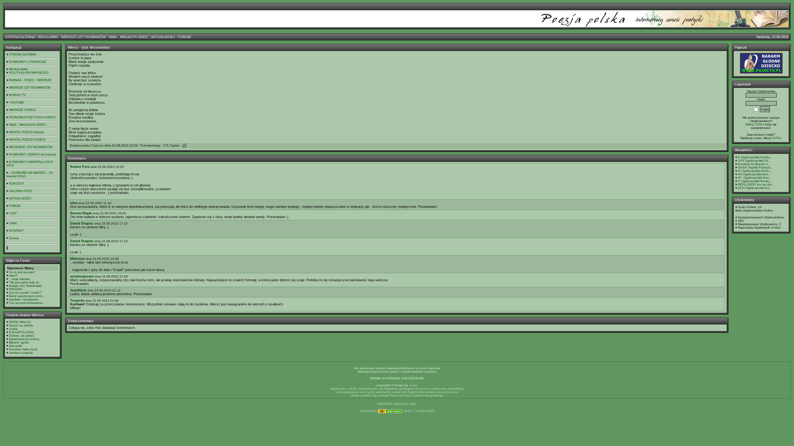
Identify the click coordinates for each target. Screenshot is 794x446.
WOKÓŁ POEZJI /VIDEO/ (27, 139)
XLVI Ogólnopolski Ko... (755, 188)
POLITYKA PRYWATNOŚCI (28, 72)
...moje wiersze (19, 279)
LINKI (13, 223)
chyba (13, 328)
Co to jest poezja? (22, 272)
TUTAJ (776, 138)
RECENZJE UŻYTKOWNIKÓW (30, 147)
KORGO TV (17, 95)
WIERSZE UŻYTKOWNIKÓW (83, 37)
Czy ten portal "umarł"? (25, 292)
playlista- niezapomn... (25, 299)
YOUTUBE (16, 102)
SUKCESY (16, 183)
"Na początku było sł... (25, 282)
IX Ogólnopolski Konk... (755, 171)
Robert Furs (80, 166)
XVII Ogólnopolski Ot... (754, 160)
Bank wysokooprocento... (27, 296)
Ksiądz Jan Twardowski (25, 285)
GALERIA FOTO (20, 191)
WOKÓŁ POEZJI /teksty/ (26, 132)
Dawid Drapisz (82, 223)
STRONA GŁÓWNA (20, 37)
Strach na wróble (21, 325)
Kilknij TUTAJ (755, 124)
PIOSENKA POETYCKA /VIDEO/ (32, 117)
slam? (13, 275)
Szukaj (14, 238)
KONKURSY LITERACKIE (27, 61)
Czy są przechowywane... (27, 302)
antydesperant (82, 276)
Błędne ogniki (19, 342)
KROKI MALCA (20, 322)
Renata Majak (81, 213)
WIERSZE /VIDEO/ (22, 110)
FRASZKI (15, 289)
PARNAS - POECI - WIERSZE (30, 80)
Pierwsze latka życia (23, 349)
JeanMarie (78, 290)
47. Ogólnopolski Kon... (755, 177)
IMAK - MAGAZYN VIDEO (128, 37)
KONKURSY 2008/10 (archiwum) (32, 154)
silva (74, 203)
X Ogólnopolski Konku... (755, 157)
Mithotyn (77, 258)
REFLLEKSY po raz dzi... (756, 184)
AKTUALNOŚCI (163, 37)
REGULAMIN (48, 37)
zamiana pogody (21, 352)
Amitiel (776, 227)
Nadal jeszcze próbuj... (25, 339)
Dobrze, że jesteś (21, 335)
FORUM (184, 37)
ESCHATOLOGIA (21, 332)
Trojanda (97, 145)
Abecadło (15, 346)
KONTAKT (16, 230)
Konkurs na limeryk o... (754, 164)
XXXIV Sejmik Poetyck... (755, 167)
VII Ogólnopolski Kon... (754, 174)
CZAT (13, 213)
